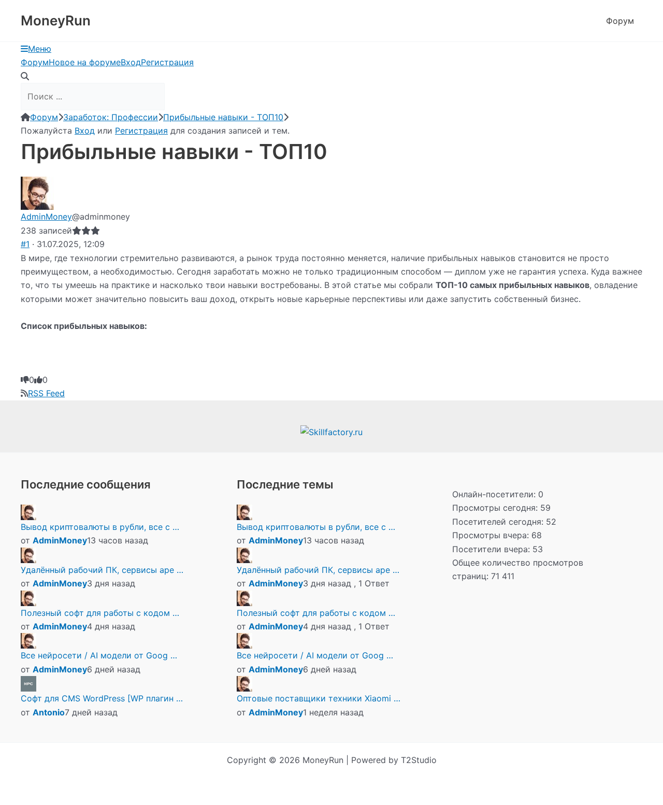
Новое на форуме (85, 62)
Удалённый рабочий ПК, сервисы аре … (102, 570)
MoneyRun (56, 20)
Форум (620, 21)
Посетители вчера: (492, 549)
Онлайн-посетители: (495, 494)
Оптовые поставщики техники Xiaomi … (318, 698)
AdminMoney (46, 216)
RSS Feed (46, 393)
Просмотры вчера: (491, 535)
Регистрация (167, 62)
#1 (25, 244)
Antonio (49, 712)
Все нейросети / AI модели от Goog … (99, 655)
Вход (131, 62)
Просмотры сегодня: (496, 507)
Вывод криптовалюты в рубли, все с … (100, 527)
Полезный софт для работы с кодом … (100, 613)
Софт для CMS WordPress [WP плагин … (102, 698)
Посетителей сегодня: (499, 521)
